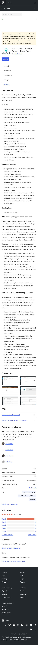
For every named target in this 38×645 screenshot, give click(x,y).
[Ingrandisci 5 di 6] (16, 399)
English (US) (32, 488)
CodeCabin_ (9, 450)
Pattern (22, 582)
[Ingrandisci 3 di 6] (16, 389)
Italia (7, 620)
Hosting (4, 579)
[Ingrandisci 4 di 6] (34, 389)
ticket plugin (32, 499)
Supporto (7, 84)
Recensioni (7, 71)
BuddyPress (6, 612)
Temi (21, 576)
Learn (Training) (7, 588)
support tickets (32, 495)
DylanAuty (8, 462)
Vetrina (22, 572)
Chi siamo (5, 572)
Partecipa (23, 588)
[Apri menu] (35, 2)
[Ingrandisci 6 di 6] (34, 399)
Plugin (22, 579)
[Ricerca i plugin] (20, 14)
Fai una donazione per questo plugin (13, 561)
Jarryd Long (9, 456)
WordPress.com (8, 603)
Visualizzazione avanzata (10, 504)
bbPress (5, 609)
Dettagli (6, 66)
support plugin (32, 492)
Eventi (22, 591)
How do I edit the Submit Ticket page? (14, 420)
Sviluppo (6, 80)
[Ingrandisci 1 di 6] (16, 378)
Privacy (4, 582)
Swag (22, 597)
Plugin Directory (6, 8)
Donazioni (24, 594)
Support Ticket (22, 495)
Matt (4, 606)
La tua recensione (7, 535)
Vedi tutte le (32, 535)
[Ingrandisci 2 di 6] (34, 378)
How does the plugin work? (11, 415)
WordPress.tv (7, 597)
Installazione (8, 75)
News (3, 576)
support (24, 492)
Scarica (5, 59)
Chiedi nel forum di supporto (11, 548)
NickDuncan (18, 54)
